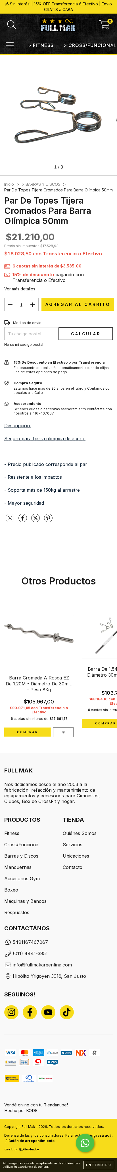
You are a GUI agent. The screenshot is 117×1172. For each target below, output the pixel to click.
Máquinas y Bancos (25, 901)
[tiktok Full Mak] (67, 1012)
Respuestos (16, 912)
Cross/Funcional (21, 844)
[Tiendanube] (22, 1150)
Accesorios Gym (22, 878)
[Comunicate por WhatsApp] (85, 1143)
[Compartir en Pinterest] (48, 520)
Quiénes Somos (80, 833)
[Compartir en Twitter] (36, 520)
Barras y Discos (21, 856)
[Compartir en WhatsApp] (10, 518)
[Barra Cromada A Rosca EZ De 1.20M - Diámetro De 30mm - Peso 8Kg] (63, 732)
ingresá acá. (101, 1135)
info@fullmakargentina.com (42, 965)
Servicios (72, 844)
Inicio (9, 184)
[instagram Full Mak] (11, 1012)
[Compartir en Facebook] (23, 520)
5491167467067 (30, 942)
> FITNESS (41, 45)
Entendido (99, 1165)
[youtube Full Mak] (48, 1012)
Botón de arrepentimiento (32, 1141)
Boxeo (11, 890)
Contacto (72, 867)
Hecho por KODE (20, 1110)
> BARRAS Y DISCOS (41, 184)
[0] (104, 26)
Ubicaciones (76, 856)
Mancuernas (18, 867)
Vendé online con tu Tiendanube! (36, 1105)
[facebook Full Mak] (30, 1012)
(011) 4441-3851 (30, 953)
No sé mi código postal (23, 344)
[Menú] (9, 45)
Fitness (11, 833)
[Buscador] (11, 25)
